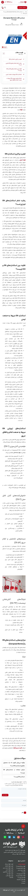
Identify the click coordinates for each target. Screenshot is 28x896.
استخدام (23, 883)
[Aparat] (23, 837)
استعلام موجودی (22, 7)
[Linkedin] (14, 837)
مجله (26, 12)
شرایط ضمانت (21, 864)
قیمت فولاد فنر (10, 874)
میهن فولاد (25, 13)
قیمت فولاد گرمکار (9, 866)
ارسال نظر (5, 795)
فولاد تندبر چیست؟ (21, 874)
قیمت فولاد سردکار (9, 864)
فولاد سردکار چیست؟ (20, 866)
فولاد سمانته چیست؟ (20, 876)
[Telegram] (9, 837)
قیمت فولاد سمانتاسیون (8, 872)
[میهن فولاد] (22, 2)
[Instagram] (18, 837)
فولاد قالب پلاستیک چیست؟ (21, 880)
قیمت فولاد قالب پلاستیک (9, 876)
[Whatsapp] (5, 837)
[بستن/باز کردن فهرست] (3, 53)
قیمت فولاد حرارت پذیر (8, 868)
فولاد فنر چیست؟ (21, 878)
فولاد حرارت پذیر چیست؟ (21, 871)
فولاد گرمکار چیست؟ (20, 868)
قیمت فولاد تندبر (9, 870)
